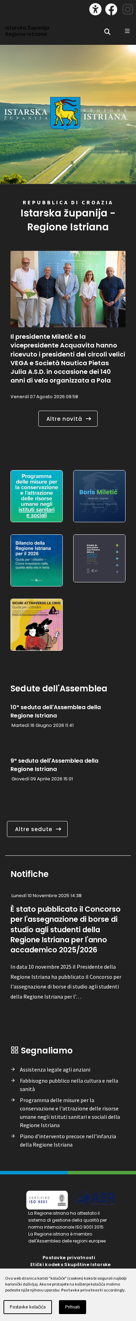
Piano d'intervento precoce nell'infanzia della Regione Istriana (68, 1140)
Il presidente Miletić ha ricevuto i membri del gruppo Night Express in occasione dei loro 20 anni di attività (67, 349)
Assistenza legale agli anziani (55, 1069)
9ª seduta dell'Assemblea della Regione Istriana (54, 765)
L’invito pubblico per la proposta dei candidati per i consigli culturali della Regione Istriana (65, 924)
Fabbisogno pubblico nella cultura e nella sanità (69, 1084)
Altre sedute (33, 829)
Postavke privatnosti (69, 1257)
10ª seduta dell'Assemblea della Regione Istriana (55, 711)
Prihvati (72, 1307)
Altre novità (64, 418)
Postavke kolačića (28, 1307)
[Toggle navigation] (13, 8)
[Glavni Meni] (127, 31)
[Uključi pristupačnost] (95, 9)
